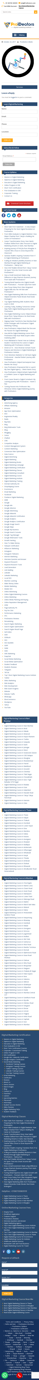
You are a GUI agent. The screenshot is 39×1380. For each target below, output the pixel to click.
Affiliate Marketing (10, 406)
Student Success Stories (12, 1105)
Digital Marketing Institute (13, 478)
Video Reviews (9, 1107)
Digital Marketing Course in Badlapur (17, 845)
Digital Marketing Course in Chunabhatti (18, 777)
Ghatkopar (10, 1340)
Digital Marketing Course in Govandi (16, 769)
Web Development (10, 686)
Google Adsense (10, 508)
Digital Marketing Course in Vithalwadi (17, 853)
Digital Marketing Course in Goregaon (17, 928)
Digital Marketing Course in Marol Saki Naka (19, 905)
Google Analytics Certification (14, 521)
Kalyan (10, 1333)
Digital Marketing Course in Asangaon (17, 839)
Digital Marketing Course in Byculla (16, 1000)
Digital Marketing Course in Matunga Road (19, 899)
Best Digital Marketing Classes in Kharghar (19, 1306)
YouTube (7, 707)
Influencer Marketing (11, 548)
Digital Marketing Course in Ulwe (15, 803)
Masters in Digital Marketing (14, 177)
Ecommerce (8, 489)
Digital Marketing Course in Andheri (16, 936)
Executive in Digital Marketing (14, 182)
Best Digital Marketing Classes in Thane (18, 1303)
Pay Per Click (8, 610)
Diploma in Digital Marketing (14, 180)
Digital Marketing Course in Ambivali (17, 861)
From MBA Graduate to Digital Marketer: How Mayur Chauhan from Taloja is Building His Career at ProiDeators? (20, 236)
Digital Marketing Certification (14, 468)
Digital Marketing (10, 459)
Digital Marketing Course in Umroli (16, 1011)
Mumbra (10, 1347)
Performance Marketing (12, 613)
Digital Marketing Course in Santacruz (17, 942)
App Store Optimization (12, 411)
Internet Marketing (10, 557)
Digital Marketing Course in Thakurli (16, 820)
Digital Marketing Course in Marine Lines (18, 886)
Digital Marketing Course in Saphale (16, 1019)
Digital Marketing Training (13, 481)
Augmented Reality (11, 416)
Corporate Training (11, 193)
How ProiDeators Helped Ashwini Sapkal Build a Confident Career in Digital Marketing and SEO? (20, 374)
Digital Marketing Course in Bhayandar (17, 966)
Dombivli (28, 1333)
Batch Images (9, 1087)
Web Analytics (9, 683)
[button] (5, 1375)
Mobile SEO (8, 589)
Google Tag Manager (11, 535)
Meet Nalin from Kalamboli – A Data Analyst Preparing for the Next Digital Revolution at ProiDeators (19, 229)
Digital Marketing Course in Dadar (16, 990)
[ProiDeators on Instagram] (23, 1252)
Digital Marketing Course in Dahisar (16, 960)
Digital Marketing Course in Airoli (15, 728)
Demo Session (9, 1084)
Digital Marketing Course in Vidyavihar (17, 987)
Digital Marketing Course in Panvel (16, 763)
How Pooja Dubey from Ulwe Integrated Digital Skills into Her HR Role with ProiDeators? (18, 289)
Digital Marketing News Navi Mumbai (19, 1371)
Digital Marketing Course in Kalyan (16, 818)
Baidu (6, 419)
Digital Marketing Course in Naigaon (17, 968)
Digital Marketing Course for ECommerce (18, 1237)
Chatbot (7, 438)
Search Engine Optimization (14, 627)
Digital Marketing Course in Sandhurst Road (19, 998)
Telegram (7, 670)
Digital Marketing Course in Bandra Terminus (20, 947)
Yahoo (6, 705)
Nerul (25, 1342)
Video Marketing (10, 680)
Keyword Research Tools (13, 565)
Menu (22, 35)
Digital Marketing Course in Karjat (16, 855)
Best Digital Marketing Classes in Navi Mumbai (20, 1308)
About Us (7, 1082)
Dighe (31, 1362)
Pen (6, 1360)
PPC (5, 616)
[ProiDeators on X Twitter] (9, 1252)
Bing (5, 424)
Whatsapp (7, 697)
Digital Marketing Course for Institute (17, 1239)
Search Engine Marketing (13, 624)
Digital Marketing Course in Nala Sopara (18, 974)
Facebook (7, 495)
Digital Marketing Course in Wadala (16, 785)
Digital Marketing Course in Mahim (16, 902)
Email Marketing (10, 492)
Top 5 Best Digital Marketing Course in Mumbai (20, 1232)
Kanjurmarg (9, 1351)
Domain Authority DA (11, 484)
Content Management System (14, 446)
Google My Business (11, 530)
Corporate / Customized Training (15, 1050)
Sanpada (31, 1356)
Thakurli (17, 1362)
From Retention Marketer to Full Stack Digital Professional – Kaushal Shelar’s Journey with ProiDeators (20, 357)
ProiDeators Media (26, 42)
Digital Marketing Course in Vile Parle (17, 939)
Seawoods (31, 1360)
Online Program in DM (12, 185)
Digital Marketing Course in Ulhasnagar (18, 850)
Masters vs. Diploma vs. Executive (16, 1331)
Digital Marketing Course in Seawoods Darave (20, 753)
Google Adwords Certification (14, 516)
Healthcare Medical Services (14, 1241)
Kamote (9, 1362)
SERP (6, 645)
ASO (5, 414)
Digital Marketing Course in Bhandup (17, 920)
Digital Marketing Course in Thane (16, 815)
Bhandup (27, 1337)
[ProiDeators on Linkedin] (13, 1252)
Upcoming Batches (10, 1098)
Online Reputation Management (15, 602)
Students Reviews (10, 667)
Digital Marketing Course (13, 476)
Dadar (11, 1337)
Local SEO (7, 578)
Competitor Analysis (11, 443)
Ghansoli (29, 1353)
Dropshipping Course (11, 486)
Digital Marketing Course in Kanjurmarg (18, 918)
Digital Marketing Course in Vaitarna (16, 979)
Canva (6, 435)
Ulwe (24, 1362)
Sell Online (8, 632)
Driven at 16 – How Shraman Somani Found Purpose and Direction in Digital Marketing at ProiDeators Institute (20, 350)
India (32, 1331)
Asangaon (28, 1347)
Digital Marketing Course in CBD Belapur (18, 755)
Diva (25, 1344)
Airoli (8, 1353)
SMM (6, 648)
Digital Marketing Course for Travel (16, 1246)
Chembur (29, 1340)
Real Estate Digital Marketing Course (17, 1312)
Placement (7, 1100)
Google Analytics (10, 519)
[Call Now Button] (19, 1375)
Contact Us (8, 196)
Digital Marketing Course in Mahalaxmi (17, 894)
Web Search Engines (11, 689)
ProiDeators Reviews (11, 619)
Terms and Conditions (13, 1322)
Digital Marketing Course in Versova (16, 931)
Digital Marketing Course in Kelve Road (18, 1016)
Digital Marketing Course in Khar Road (17, 945)
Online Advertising (10, 592)
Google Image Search (12, 524)
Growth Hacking (9, 540)
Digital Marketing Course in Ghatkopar (17, 984)
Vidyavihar (22, 1358)
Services (19, 87)
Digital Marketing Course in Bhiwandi (17, 866)
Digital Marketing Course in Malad (16, 926)
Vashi (15, 1335)
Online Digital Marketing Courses (15, 594)
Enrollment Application (12, 1214)
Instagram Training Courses (15, 1066)
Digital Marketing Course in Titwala (16, 858)
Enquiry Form (8, 1212)
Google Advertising (11, 511)
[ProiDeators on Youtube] (18, 1252)
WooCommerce (9, 699)
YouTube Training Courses (15, 1073)
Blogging (7, 433)
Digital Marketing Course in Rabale (16, 731)
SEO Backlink (8, 643)
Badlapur (19, 1347)
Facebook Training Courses (15, 1064)
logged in (14, 97)
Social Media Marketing (12, 659)
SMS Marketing (9, 654)
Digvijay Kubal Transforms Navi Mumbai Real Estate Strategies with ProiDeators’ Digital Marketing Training (20, 323)
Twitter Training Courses (14, 1069)
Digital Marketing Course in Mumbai (16, 1024)
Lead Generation (10, 567)
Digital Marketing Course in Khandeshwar (18, 761)
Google (6, 503)
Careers (6, 1096)
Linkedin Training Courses (15, 1071)
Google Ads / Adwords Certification (16, 1057)
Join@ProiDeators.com (28, 3)
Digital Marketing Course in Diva (15, 828)
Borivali (18, 1337)
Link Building (8, 570)
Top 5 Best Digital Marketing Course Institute (20, 675)
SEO (5, 640)
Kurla (26, 1351)
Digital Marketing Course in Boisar (16, 1008)
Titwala (7, 1342)
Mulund (8, 1344)
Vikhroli (18, 1351)
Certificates (8, 1078)
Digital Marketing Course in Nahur (16, 910)
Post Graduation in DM (12, 191)
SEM (5, 635)
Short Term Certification (12, 188)
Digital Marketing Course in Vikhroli (16, 982)
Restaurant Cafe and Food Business (16, 1244)
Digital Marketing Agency (12, 1223)
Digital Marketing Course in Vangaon (17, 1006)
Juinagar (22, 1356)
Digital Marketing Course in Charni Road (18, 888)
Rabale (22, 1360)
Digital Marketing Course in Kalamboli (17, 790)
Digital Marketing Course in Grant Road (18, 891)
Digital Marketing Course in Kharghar (17, 758)
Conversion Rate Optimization (14, 451)
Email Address (8, 156)
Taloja (15, 1356)
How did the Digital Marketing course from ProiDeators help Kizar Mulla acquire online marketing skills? (19, 335)
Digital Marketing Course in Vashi (15, 745)
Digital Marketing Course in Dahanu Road (18, 1003)
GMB (6, 500)
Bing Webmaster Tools (12, 427)
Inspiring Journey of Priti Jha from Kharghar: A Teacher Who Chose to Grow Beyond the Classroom (20, 250)
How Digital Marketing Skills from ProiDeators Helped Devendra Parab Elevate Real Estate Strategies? (20, 296)
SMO (6, 651)
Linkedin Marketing (11, 575)
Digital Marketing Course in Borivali (16, 950)
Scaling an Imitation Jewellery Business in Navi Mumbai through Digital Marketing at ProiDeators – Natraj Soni (20, 263)
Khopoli (12, 1349)
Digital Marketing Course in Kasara (16, 836)
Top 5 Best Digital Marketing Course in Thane (20, 1234)
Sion (30, 1358)
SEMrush (7, 637)
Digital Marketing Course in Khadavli (17, 842)
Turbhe (7, 1356)
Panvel (32, 1342)
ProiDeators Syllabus (19, 1326)
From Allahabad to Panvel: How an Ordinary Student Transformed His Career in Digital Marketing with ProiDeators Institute (19, 342)
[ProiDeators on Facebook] (4, 1252)
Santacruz (13, 1360)
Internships (7, 1103)
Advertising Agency (11, 403)
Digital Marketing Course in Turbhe (16, 739)
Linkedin (7, 573)
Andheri (22, 1335)
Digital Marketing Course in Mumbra (17, 831)
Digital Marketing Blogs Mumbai (19, 1369)
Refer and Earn (10, 1324)
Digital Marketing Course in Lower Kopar (18, 826)
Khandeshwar (12, 1358)
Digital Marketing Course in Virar (15, 976)
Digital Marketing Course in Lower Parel (18, 896)
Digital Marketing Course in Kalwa (16, 834)
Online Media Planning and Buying (16, 600)
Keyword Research (10, 562)
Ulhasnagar (16, 1342)
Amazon (7, 408)
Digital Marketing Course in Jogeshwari (17, 934)
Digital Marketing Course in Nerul (16, 750)
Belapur (8, 1335)
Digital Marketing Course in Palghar (16, 1014)
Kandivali (20, 1340)
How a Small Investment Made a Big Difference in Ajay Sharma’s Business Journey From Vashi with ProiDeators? (20, 277)
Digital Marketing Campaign (14, 465)
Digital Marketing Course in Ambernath (18, 847)
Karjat (20, 1349)
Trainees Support (10, 1216)
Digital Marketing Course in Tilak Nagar (18, 774)
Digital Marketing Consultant (14, 473)
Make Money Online (11, 583)
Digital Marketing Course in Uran (15, 787)
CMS (6, 441)
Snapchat (7, 656)
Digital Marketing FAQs (12, 1109)
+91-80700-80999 (11, 3)
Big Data (7, 422)
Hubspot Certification (11, 546)
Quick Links (7, 12)
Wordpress (8, 702)
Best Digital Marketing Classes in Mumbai (18, 1310)
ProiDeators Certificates (19, 1328)
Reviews (7, 1080)
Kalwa (32, 1344)
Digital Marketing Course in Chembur (17, 772)
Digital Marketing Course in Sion (15, 1022)
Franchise (7, 1093)
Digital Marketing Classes (13, 470)
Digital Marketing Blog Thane (19, 1367)
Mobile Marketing (10, 586)
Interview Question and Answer (15, 559)
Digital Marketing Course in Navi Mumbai (18, 726)
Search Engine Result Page (13, 629)
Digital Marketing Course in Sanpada (17, 742)
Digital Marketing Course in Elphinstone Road (20, 953)
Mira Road (18, 1333)
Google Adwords (10, 513)
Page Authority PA (10, 608)
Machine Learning (10, 581)
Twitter (6, 678)
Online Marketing (10, 597)
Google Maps (9, 527)
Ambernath (17, 1344)
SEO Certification (10, 1055)
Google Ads (8, 505)
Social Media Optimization (13, 662)
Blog (6, 430)
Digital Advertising (10, 457)
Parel (32, 1351)
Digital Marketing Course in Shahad (16, 863)
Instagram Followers (11, 554)
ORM (6, 605)
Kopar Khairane (18, 1353)
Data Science (9, 454)
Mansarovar (28, 1365)
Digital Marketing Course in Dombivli (17, 823)
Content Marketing (10, 449)
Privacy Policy (28, 1322)
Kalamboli (9, 1365)
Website (7, 691)
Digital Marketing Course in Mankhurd (17, 766)
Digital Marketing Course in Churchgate (18, 883)
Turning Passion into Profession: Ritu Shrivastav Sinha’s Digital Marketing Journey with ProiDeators (19, 389)
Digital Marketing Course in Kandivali (17, 923)
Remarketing (8, 621)
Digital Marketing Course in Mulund (16, 907)
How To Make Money (12, 543)
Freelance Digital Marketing (14, 497)
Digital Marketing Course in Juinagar (16, 747)
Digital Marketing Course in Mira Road (17, 963)
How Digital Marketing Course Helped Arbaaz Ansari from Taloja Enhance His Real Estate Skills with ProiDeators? (20, 316)
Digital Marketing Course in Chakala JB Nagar (20, 971)
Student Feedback (10, 664)
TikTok (6, 672)
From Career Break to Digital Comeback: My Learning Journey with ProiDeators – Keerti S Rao (20, 381)
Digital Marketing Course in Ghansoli (17, 734)
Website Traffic (9, 694)
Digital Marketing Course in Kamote (16, 800)
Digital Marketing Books (12, 462)
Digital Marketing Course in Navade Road (18, 793)
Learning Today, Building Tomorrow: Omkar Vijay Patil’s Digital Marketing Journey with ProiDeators (19, 309)
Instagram (7, 551)
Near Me (31, 1335)
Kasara (27, 1349)
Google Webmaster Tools (13, 538)
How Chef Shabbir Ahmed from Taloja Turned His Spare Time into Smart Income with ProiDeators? (20, 270)
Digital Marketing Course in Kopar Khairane (19, 737)
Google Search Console (12, 532)
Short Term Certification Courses (15, 1048)
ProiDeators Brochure (26, 1324)
